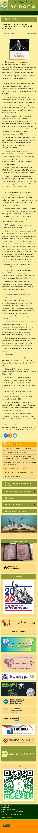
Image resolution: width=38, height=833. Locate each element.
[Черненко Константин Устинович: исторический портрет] (19, 49)
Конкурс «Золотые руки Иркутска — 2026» (18, 472)
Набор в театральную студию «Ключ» (16, 452)
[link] (19, 19)
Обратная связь (7, 817)
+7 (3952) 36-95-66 (23, 2)
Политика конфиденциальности (13, 814)
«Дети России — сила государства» (15, 468)
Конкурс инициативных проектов (15, 476)
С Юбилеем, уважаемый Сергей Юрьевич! (18, 448)
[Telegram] (15, 435)
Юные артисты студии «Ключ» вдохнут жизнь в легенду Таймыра (19, 463)
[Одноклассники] (10, 435)
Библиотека (18, 631)
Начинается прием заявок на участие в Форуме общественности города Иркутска (18, 457)
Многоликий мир (9, 535)
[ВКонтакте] (6, 435)
